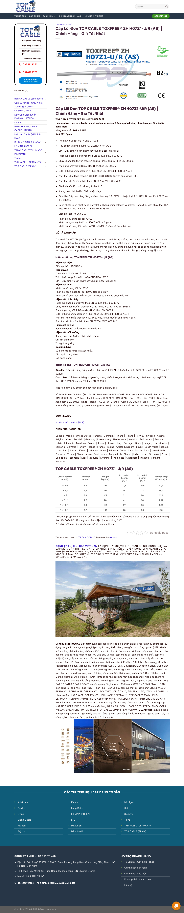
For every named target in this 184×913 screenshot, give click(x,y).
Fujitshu (22, 831)
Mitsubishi (76, 825)
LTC (73, 819)
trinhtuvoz (51, 909)
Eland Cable (24, 819)
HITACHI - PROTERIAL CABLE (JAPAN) (26, 128)
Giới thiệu (34, 16)
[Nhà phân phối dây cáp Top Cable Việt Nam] (33, 6)
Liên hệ (88, 16)
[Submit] (166, 6)
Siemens (128, 814)
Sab (126, 808)
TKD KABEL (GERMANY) (27, 162)
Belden (21, 808)
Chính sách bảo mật (135, 873)
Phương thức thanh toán (137, 879)
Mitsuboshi (77, 831)
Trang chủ (20, 16)
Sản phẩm (48, 16)
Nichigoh (129, 802)
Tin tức (99, 16)
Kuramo (75, 802)
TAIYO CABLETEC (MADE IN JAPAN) (28, 152)
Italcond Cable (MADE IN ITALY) (28, 136)
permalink (113, 537)
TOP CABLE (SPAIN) (25, 166)
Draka (17, 122)
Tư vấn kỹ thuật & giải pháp (139, 861)
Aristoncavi (24, 802)
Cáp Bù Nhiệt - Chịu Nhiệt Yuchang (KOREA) (28, 104)
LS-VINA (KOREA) (23, 146)
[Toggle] (45, 98)
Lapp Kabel (77, 808)
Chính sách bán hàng (70, 16)
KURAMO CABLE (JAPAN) (28, 142)
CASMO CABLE (22, 110)
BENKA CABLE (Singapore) (29, 98)
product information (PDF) (69, 422)
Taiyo (127, 819)
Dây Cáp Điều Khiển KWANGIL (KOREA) (25, 116)
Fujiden (22, 825)
